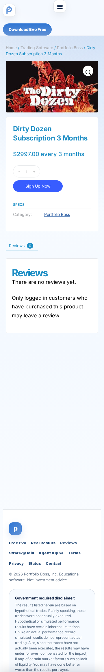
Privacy (16, 563)
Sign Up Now (37, 186)
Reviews (68, 542)
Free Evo (17, 542)
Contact (53, 563)
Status (34, 563)
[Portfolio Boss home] (9, 10)
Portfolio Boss (70, 47)
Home (11, 47)
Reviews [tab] (20, 245)
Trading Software (37, 47)
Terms (74, 553)
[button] (59, 6)
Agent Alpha (51, 553)
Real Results (43, 542)
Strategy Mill (21, 553)
